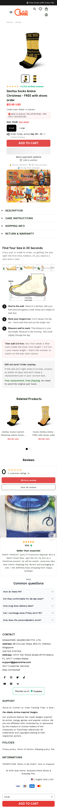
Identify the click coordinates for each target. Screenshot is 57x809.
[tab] (27, 449)
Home (9, 22)
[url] (16, 662)
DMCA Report (8, 779)
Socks (18, 22)
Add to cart (28, 804)
